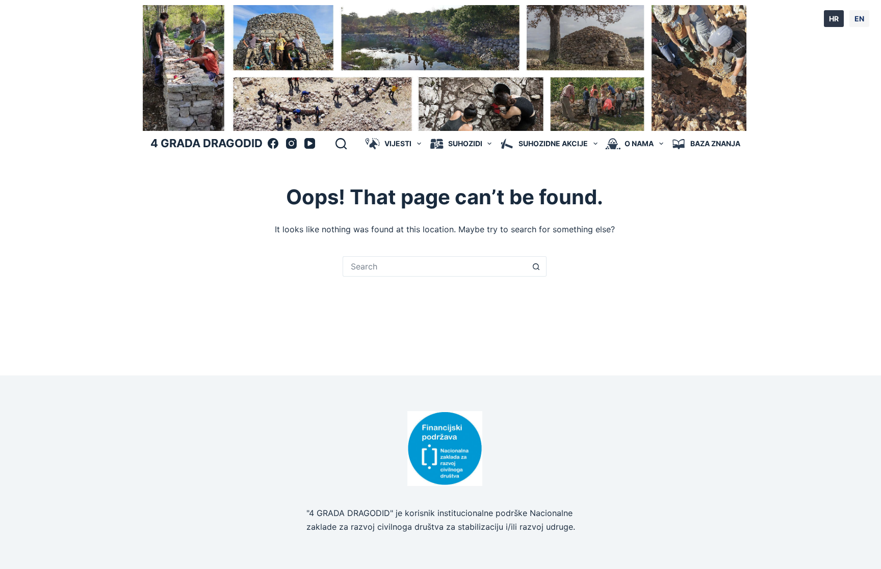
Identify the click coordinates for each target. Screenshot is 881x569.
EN (859, 18)
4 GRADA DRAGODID (206, 143)
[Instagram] (291, 143)
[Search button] (536, 266)
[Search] (341, 143)
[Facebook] (273, 143)
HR (834, 18)
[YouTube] (309, 143)
